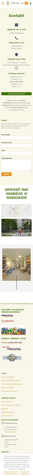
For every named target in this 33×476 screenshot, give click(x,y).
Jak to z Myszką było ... (8, 377)
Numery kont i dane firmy (9, 391)
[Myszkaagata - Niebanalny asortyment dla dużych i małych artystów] (13, 3)
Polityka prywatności (8, 412)
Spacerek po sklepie (7, 387)
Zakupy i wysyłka (6, 401)
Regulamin (4, 408)
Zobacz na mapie (10, 432)
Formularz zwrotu (7, 415)
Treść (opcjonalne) (6, 158)
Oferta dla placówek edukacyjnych (12, 384)
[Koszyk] (26, 3)
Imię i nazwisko (5, 134)
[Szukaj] (22, 3)
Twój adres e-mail (6, 142)
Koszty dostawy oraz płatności (11, 405)
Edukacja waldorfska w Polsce (10, 380)
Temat (3, 150)
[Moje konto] (30, 3)
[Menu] (3, 3)
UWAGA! (4, 120)
